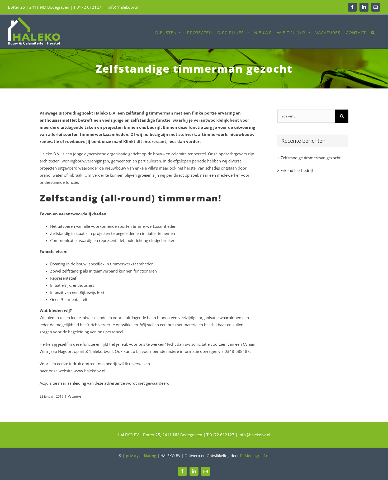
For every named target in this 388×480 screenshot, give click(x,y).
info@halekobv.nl (123, 7)
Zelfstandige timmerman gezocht (310, 157)
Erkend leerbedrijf (297, 170)
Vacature (74, 396)
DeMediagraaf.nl (254, 455)
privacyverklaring (141, 455)
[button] (373, 31)
